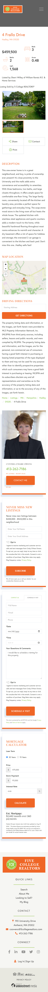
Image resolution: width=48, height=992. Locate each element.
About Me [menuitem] (24, 893)
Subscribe (20, 570)
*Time (8, 637)
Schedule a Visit (32, 597)
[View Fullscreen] (6, 274)
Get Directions (24, 315)
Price (8, 765)
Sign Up (30, 961)
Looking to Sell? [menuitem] (24, 897)
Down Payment (12, 776)
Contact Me (20, 480)
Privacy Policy (26, 560)
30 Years (12, 757)
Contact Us (15, 597)
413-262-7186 (16, 469)
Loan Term (10, 751)
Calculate (20, 802)
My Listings (10, 474)
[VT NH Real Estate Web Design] (24, 985)
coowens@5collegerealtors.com (25, 929)
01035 (8, 401)
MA (22, 397)
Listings (13, 397)
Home (4, 397)
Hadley (42, 397)
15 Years (23, 757)
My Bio (8, 487)
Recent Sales (20, 474)
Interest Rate (11, 786)
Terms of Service (17, 722)
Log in (21, 961)
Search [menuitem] (24, 889)
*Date (8, 626)
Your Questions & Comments (18, 648)
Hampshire (31, 397)
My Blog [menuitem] (24, 901)
